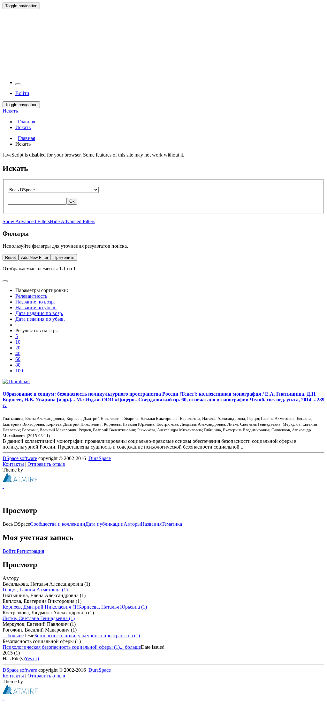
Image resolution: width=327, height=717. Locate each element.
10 (17, 342)
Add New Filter (34, 257)
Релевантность (31, 296)
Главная (26, 138)
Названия (151, 524)
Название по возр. (35, 301)
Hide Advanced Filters (72, 221)
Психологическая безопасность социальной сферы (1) (61, 647)
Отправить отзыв (46, 464)
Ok (72, 201)
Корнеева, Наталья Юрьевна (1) (112, 607)
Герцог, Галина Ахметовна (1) (35, 589)
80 (17, 365)
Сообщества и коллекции (57, 524)
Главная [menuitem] (25, 121)
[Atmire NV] (20, 480)
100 (19, 370)
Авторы (132, 524)
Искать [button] (11, 110)
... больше (13, 635)
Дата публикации (104, 524)
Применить (63, 257)
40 (17, 353)
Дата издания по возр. (39, 313)
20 (17, 347)
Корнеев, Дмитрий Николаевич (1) (40, 607)
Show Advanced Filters (26, 221)
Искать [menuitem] (23, 127)
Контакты (13, 464)
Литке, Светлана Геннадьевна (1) (39, 618)
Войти (10, 551)
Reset (10, 257)
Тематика (172, 524)
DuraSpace (99, 458)
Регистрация (30, 551)
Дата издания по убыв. (40, 319)
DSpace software (20, 458)
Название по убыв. (36, 307)
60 (17, 359)
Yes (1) (32, 658)
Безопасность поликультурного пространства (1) (87, 635)
